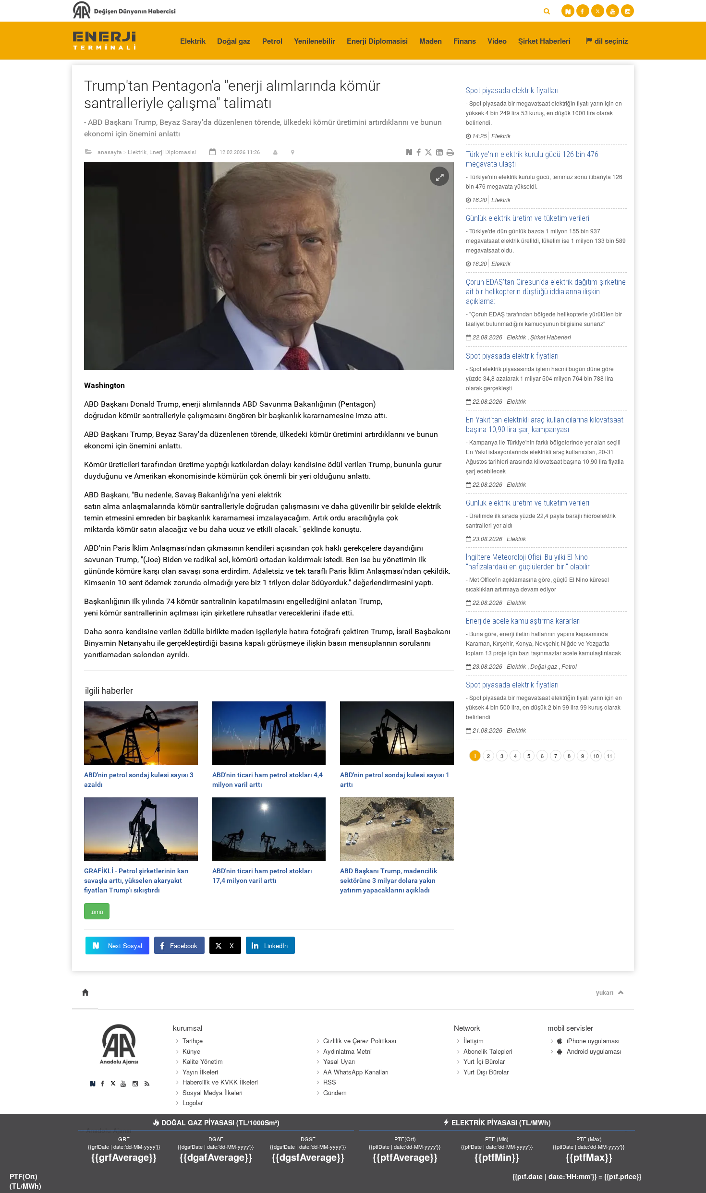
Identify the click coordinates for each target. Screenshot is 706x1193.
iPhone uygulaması (593, 1040)
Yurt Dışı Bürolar (486, 1071)
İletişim (473, 1040)
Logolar (193, 1102)
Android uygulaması (594, 1051)
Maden (430, 41)
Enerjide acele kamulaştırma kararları (523, 621)
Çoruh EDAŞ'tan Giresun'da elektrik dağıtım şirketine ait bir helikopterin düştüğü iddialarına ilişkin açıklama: (546, 291)
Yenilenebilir (314, 41)
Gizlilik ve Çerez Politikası (359, 1040)
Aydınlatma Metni (347, 1051)
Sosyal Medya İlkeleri (213, 1092)
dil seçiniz (610, 41)
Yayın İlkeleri (200, 1071)
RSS (329, 1081)
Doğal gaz (234, 41)
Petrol (272, 41)
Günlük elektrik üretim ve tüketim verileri (527, 218)
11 (609, 755)
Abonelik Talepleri (487, 1051)
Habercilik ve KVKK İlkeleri (220, 1081)
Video (497, 41)
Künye (191, 1051)
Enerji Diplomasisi (377, 41)
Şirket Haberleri (544, 41)
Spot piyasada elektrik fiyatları (512, 90)
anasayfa (109, 152)
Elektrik (193, 41)
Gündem (335, 1092)
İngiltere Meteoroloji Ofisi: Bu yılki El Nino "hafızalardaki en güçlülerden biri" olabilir (528, 562)
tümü (96, 911)
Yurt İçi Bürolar (484, 1061)
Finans (464, 41)
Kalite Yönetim (203, 1061)
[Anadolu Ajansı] (104, 40)
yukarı (604, 992)
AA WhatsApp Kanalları (356, 1071)
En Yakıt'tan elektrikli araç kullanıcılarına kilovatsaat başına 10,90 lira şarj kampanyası (544, 424)
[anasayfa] (85, 992)
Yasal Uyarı (339, 1061)
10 (596, 755)
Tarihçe (193, 1040)
